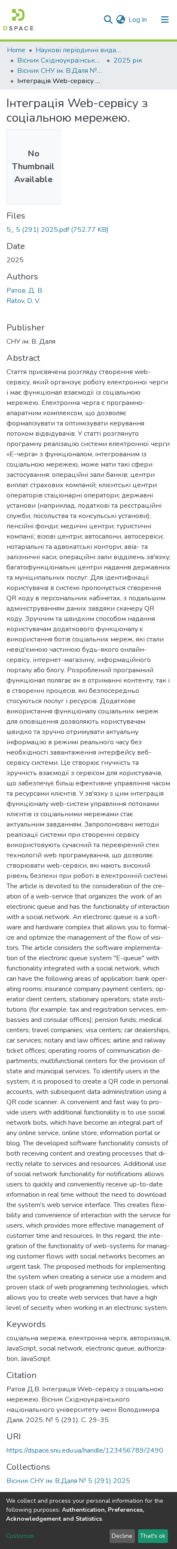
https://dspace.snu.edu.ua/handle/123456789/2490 (84, 1450)
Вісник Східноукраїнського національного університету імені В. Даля (60, 60)
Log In (138, 19)
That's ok (152, 1536)
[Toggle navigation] (165, 19)
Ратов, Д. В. (24, 290)
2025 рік (127, 60)
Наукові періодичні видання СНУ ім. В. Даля (79, 50)
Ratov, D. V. (23, 301)
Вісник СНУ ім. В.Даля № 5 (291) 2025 (60, 70)
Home (16, 50)
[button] (120, 20)
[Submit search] (108, 20)
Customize (20, 1536)
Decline (122, 1536)
